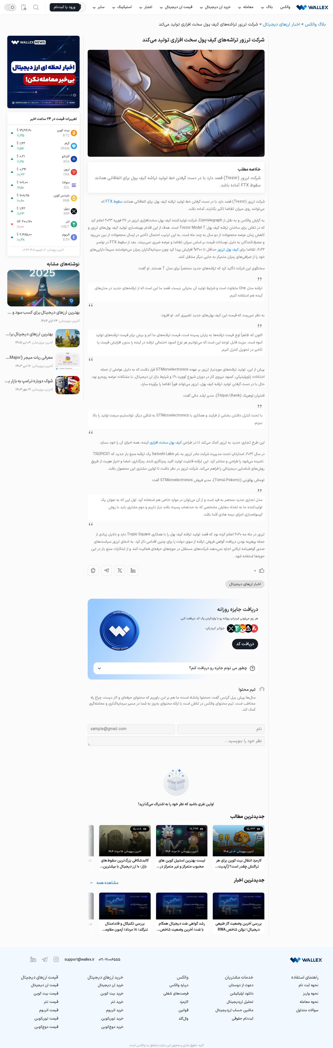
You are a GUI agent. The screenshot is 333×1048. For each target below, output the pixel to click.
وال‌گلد (183, 1018)
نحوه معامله (309, 1002)
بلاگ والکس (315, 24)
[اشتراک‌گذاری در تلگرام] (106, 570)
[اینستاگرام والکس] (56, 959)
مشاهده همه (107, 883)
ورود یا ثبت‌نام (64, 7)
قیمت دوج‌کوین (46, 1027)
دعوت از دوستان (241, 985)
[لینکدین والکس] (33, 959)
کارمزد (184, 1002)
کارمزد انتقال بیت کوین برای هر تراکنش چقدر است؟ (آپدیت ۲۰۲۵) (238, 864)
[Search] (36, 7)
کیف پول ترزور (228, 249)
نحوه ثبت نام (308, 985)
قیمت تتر (51, 1002)
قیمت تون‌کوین (46, 1018)
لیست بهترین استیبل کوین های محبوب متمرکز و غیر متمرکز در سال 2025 (181, 864)
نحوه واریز (310, 993)
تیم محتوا (247, 690)
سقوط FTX (114, 201)
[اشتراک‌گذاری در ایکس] (119, 570)
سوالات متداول (307, 1010)
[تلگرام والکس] (45, 959)
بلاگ (269, 7)
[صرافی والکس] (312, 7)
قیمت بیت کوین (46, 993)
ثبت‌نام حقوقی (242, 1018)
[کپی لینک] (93, 570)
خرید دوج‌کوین (112, 1027)
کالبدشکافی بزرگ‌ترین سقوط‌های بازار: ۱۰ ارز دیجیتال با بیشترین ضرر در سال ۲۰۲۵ (125, 864)
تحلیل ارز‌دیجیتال (240, 1002)
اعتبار (148, 7)
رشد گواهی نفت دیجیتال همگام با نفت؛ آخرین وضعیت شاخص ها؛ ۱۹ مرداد (182, 927)
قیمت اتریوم (48, 1010)
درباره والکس (178, 985)
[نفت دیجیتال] (83, 7)
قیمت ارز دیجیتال (178, 7)
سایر (101, 7)
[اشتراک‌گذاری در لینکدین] (133, 570)
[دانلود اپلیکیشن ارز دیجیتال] (23, 7)
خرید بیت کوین (111, 993)
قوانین (183, 1010)
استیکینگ (124, 7)
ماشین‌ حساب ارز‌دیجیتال (234, 1010)
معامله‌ (248, 7)
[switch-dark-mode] (10, 7)
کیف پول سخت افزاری (166, 442)
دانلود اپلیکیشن (241, 993)
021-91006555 (109, 959)
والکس (285, 7)
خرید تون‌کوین (112, 1018)
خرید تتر (117, 1002)
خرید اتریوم (114, 1010)
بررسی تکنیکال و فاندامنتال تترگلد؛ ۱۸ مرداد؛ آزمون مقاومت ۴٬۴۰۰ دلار (125, 927)
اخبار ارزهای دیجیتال (281, 24)
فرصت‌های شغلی (175, 993)
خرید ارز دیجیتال (217, 7)
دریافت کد (245, 644)
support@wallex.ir (79, 959)
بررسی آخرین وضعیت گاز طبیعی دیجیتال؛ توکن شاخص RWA (238, 926)
